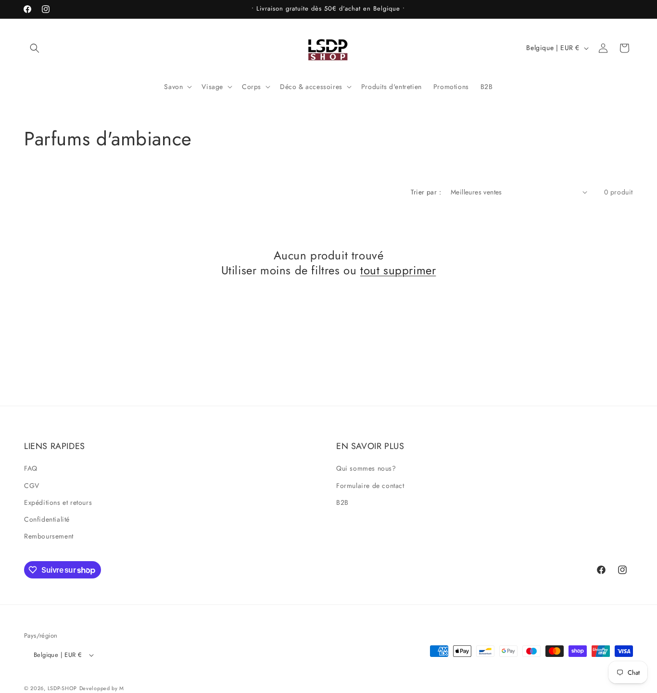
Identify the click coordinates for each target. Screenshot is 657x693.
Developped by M (102, 688)
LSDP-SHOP (62, 688)
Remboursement (49, 536)
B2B (342, 502)
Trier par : (426, 192)
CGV (31, 485)
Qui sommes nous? (366, 468)
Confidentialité (47, 519)
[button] (34, 48)
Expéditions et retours (58, 502)
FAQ (31, 468)
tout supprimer (398, 270)
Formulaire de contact (370, 485)
